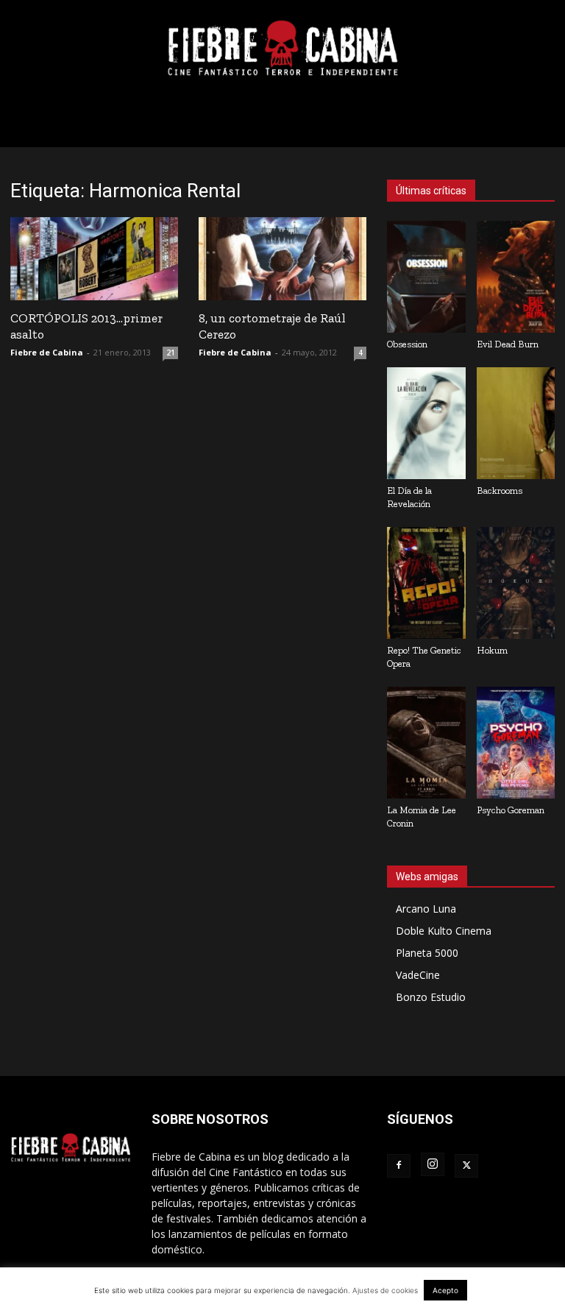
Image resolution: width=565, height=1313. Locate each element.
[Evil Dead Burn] (516, 277)
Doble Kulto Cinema (443, 931)
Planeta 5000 (427, 953)
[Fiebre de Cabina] (282, 48)
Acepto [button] (445, 1290)
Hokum (492, 650)
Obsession (407, 344)
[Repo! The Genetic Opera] (426, 583)
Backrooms (499, 490)
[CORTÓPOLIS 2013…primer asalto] (94, 258)
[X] (466, 1166)
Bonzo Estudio (431, 997)
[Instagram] (432, 1164)
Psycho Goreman (510, 809)
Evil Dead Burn (508, 344)
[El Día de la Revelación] (426, 423)
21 (170, 352)
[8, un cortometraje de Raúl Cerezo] (282, 258)
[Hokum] (516, 583)
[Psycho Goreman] (516, 743)
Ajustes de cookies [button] (385, 1290)
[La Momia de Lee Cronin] (426, 743)
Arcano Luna (426, 909)
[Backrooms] (516, 423)
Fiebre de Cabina (46, 352)
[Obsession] (426, 277)
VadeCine (418, 975)
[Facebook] (399, 1166)
